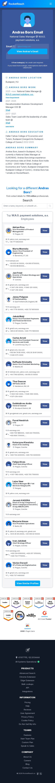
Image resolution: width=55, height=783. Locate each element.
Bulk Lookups (27, 684)
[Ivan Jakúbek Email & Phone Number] (9, 543)
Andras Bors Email (27, 32)
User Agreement (27, 713)
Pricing (27, 702)
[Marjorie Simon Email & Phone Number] (9, 524)
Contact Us (27, 768)
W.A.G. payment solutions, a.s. (20, 94)
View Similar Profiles (27, 583)
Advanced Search (27, 673)
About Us (27, 757)
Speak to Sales (27, 746)
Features (27, 735)
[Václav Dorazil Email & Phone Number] (9, 565)
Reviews (27, 709)
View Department (12, 98)
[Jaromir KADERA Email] (9, 505)
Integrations (27, 691)
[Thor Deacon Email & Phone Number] (9, 384)
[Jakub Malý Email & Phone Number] (9, 320)
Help (27, 706)
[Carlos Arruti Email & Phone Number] (9, 341)
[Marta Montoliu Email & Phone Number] (9, 252)
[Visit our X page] (40, 773)
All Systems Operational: (26, 662)
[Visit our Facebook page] (37, 773)
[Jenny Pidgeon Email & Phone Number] (9, 299)
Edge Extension (27, 680)
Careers (27, 760)
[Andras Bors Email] (27, 20)
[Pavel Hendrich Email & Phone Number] (9, 423)
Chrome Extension (27, 677)
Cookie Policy (27, 720)
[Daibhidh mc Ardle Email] (9, 406)
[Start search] (50, 205)
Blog (27, 764)
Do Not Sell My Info (27, 724)
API (27, 687)
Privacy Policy (27, 717)
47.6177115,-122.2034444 (29, 657)
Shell (8, 110)
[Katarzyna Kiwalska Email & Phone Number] (9, 445)
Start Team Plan (27, 738)
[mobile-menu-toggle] (50, 4)
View (45, 230)
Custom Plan (27, 742)
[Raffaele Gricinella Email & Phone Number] (9, 364)
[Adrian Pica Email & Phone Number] (9, 230)
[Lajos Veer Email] (9, 485)
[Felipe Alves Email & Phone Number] (9, 464)
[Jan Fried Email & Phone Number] (9, 276)
